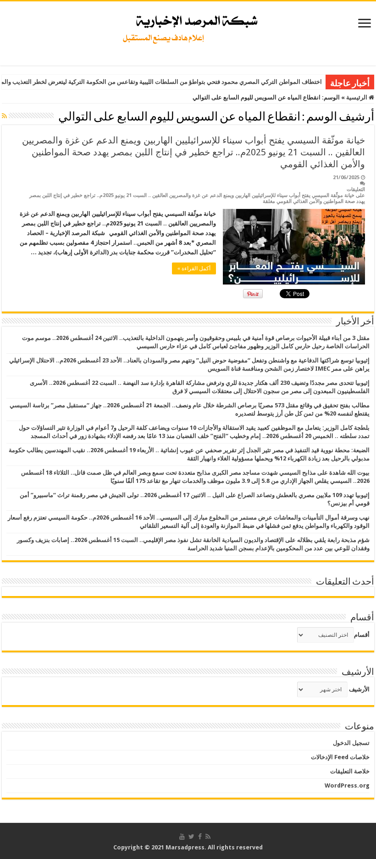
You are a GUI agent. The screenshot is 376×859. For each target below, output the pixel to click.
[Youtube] (182, 836)
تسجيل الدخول (351, 742)
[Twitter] (191, 836)
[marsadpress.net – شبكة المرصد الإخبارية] (188, 27)
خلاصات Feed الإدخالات (340, 757)
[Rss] (208, 836)
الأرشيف (359, 689)
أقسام (362, 634)
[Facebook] (200, 836)
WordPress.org (347, 785)
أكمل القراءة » (193, 268)
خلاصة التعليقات (350, 771)
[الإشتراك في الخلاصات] (4, 116)
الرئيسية (357, 97)
